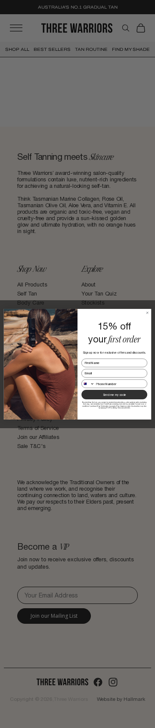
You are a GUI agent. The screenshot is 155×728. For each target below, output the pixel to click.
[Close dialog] (147, 312)
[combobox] (88, 384)
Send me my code (114, 394)
